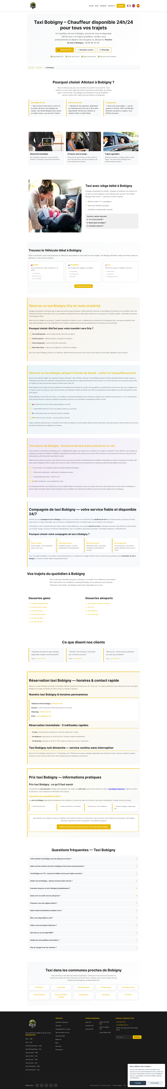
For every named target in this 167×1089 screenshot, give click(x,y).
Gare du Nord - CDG (32, 1052)
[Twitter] (41, 1085)
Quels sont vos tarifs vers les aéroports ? (45, 896)
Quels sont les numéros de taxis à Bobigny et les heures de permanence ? (57, 866)
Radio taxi (58, 1039)
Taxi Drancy (39, 987)
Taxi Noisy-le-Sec (128, 987)
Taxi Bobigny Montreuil (116, 789)
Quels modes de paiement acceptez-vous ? (46, 910)
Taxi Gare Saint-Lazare (39, 607)
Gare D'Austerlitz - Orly (32, 1070)
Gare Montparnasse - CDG (34, 1046)
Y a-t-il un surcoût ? (96, 219)
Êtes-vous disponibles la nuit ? (41, 918)
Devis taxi (58, 1046)
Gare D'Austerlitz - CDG (33, 1066)
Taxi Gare (58, 1025)
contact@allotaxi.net (43, 716)
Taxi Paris (128, 995)
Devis (97, 6)
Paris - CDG (29, 1039)
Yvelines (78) (89, 1025)
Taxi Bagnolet (83, 995)
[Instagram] (46, 1085)
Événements (59, 1049)
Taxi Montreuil (106, 987)
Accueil (91, 6)
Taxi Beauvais (92, 611)
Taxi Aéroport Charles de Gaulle (99, 603)
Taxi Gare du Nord (37, 618)
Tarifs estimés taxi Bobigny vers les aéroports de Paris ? (51, 859)
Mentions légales (117, 1085)
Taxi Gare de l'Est (37, 622)
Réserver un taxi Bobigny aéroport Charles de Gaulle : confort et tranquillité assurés (82, 373)
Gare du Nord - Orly (31, 1056)
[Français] (129, 6)
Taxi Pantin (61, 987)
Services (111, 6)
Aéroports (103, 6)
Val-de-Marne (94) (105, 1032)
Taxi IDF (39, 67)
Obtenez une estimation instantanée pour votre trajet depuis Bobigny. (83, 827)
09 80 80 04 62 (57, 703)
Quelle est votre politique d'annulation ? (44, 940)
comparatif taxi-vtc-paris (62, 1029)
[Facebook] (37, 1085)
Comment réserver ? (96, 226)
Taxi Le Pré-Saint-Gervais (61, 996)
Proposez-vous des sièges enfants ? (43, 903)
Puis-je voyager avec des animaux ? (43, 947)
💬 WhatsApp (104, 50)
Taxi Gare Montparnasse (39, 603)
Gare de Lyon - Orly (31, 1063)
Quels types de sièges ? (97, 223)
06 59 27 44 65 (45, 712)
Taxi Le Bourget (93, 614)
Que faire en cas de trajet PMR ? (42, 933)
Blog (56, 1043)
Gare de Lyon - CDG (32, 1059)
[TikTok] (55, 1085)
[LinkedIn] (51, 1085)
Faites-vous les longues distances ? (43, 925)
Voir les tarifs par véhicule (83, 286)
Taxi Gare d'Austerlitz (38, 614)
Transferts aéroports (61, 1022)
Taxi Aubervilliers (83, 987)
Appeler (121, 6)
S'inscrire (137, 1037)
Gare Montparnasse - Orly (33, 1049)
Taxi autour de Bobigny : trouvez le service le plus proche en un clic (72, 445)
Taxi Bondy (106, 995)
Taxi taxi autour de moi (62, 1032)
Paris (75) (88, 1022)
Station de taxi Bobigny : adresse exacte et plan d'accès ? (51, 881)
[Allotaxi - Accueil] (33, 6)
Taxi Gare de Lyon (37, 611)
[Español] (138, 6)
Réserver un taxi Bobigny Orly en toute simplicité (64, 306)
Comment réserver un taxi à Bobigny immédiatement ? (50, 888)
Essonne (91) (89, 1029)
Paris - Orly (29, 1042)
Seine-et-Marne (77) (104, 1028)
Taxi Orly (91, 607)
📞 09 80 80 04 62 (64, 50)
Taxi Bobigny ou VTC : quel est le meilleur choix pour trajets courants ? (56, 873)
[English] (133, 6)
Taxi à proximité (60, 1036)
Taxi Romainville (39, 995)
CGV (125, 1085)
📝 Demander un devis (85, 50)
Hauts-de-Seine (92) (104, 1023)
